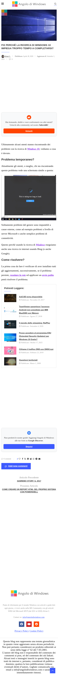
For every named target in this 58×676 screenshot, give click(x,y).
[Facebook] (21, 624)
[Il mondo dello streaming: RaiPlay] (10, 324)
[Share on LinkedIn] (28, 459)
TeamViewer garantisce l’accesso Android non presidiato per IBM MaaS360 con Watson (34, 309)
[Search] (55, 4)
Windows (40, 244)
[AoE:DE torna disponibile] (10, 298)
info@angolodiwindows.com (34, 617)
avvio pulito (48, 275)
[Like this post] (20, 459)
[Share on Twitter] (25, 459)
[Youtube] (29, 624)
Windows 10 (33, 149)
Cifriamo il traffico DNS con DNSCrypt (36, 349)
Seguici (29, 446)
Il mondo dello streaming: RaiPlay (34, 323)
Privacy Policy (22, 631)
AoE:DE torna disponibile (30, 297)
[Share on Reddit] (31, 459)
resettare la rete (18, 275)
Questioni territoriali (28, 360)
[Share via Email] (39, 459)
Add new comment (17, 466)
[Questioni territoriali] (10, 361)
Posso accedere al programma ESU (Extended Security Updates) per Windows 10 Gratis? (35, 336)
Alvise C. (7, 56)
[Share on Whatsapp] (33, 459)
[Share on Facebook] (22, 459)
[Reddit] (36, 624)
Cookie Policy (36, 631)
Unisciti (29, 131)
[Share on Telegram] (36, 459)
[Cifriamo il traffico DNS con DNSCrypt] (10, 351)
